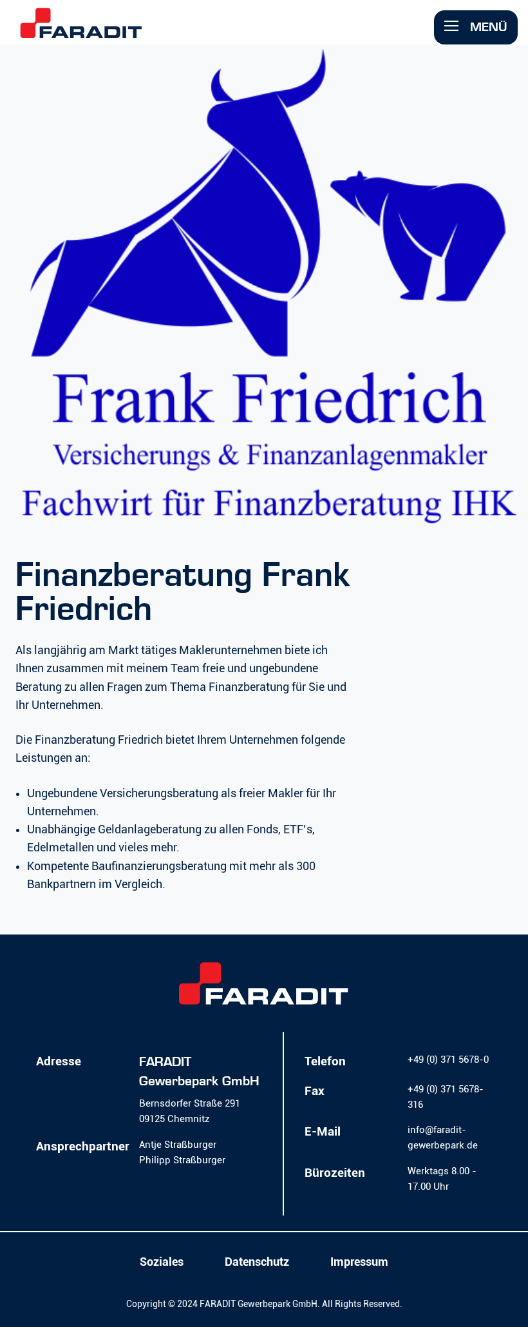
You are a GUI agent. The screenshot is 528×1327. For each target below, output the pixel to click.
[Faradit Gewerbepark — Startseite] (81, 31)
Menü (486, 27)
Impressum (359, 1261)
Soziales (162, 1261)
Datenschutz (257, 1261)
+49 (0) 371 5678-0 (448, 1059)
